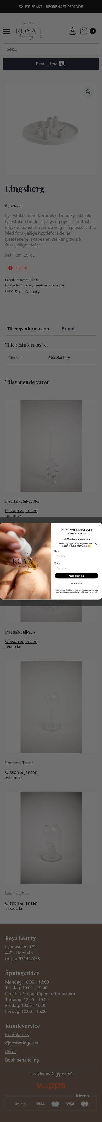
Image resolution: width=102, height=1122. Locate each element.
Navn (57, 551)
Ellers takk (76, 583)
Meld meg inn (76, 575)
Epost (57, 562)
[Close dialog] (99, 525)
